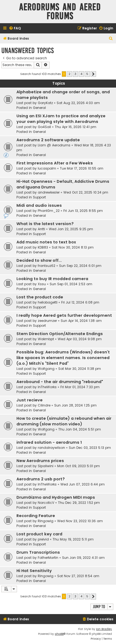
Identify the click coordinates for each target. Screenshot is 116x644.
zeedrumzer (47, 320)
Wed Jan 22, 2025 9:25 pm (71, 229)
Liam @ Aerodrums (54, 145)
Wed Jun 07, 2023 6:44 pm (82, 484)
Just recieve (29, 400)
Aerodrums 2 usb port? (40, 479)
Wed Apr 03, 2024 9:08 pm (80, 339)
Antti (41, 229)
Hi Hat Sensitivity (34, 570)
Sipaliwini (45, 466)
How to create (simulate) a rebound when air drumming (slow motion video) (63, 421)
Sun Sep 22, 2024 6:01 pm (80, 265)
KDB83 (43, 247)
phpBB (59, 634)
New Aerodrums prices (40, 460)
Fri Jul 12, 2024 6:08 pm (80, 302)
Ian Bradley (104, 629)
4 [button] (81, 74)
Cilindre (44, 405)
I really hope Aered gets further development (64, 315)
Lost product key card (39, 534)
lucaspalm (47, 168)
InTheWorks (47, 387)
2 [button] (69, 74)
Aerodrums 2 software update (48, 140)
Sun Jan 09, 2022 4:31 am (83, 557)
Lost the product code (39, 297)
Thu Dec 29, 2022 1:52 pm (79, 502)
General (39, 107)
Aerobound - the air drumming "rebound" (59, 381)
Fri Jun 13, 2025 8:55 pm (83, 210)
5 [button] (87, 74)
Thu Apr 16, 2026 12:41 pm (75, 127)
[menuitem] (15, 28)
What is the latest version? (45, 223)
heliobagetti (47, 302)
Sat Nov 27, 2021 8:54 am (78, 576)
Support (39, 197)
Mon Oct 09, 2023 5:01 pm (78, 466)
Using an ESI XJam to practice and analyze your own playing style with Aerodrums (60, 118)
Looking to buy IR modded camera (52, 278)
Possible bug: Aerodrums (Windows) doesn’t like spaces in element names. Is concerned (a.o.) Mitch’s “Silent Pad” (63, 357)
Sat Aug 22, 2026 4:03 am (78, 103)
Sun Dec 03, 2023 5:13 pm (90, 447)
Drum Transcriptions (38, 552)
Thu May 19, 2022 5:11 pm (73, 539)
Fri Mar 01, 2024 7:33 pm (80, 387)
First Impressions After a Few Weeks (54, 163)
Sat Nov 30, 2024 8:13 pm (73, 247)
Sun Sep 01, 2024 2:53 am (71, 284)
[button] (93, 74)
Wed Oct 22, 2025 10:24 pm (85, 192)
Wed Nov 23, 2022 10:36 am (80, 521)
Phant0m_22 (49, 210)
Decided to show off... (39, 260)
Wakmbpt (46, 339)
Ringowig (45, 521)
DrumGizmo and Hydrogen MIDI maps (55, 497)
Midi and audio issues (39, 205)
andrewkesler (49, 192)
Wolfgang (46, 368)
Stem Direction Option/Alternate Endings (59, 333)
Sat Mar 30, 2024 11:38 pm (79, 368)
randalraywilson (51, 447)
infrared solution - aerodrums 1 (49, 442)
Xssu (42, 284)
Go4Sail (44, 127)
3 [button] (75, 74)
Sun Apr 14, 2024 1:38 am (81, 320)
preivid (43, 539)
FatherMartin (48, 557)
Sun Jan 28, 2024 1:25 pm (75, 405)
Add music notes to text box (46, 242)
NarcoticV (46, 502)
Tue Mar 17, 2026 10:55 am (81, 168)
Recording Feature (35, 515)
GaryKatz (45, 103)
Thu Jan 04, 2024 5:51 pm (79, 429)
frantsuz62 (46, 265)
